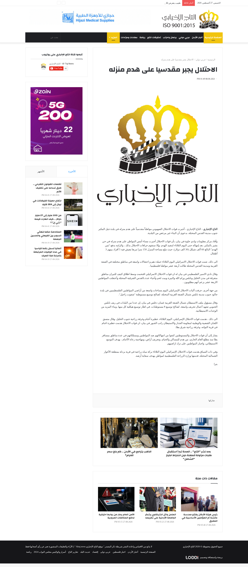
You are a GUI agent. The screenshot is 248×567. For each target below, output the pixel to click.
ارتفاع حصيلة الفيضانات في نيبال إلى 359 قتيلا (47, 203)
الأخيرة (72, 171)
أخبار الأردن (197, 37)
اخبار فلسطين (119, 552)
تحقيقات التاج (154, 37)
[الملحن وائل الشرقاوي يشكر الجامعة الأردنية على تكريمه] (158, 499)
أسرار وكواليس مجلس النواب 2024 (50, 552)
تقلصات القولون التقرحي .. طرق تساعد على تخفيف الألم (47, 188)
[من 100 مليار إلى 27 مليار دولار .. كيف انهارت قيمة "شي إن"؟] (73, 220)
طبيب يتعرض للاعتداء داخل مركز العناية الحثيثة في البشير (155, 3)
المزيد (114, 37)
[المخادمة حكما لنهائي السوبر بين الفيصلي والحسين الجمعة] (73, 236)
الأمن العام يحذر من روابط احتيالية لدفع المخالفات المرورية (116, 516)
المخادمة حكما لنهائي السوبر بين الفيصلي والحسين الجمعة (46, 235)
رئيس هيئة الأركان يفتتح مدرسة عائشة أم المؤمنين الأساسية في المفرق (199, 517)
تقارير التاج (73, 552)
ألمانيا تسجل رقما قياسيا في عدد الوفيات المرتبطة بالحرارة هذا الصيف (47, 252)
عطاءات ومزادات (129, 37)
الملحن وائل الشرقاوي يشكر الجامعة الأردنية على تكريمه (160, 516)
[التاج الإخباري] (191, 19)
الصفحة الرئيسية (213, 37)
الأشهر (40, 171)
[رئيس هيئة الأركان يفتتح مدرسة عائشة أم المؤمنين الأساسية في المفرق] (199, 499)
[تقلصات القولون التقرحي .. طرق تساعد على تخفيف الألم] (73, 188)
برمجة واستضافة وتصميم (211, 557)
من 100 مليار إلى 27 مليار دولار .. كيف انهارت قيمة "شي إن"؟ (47, 219)
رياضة (142, 37)
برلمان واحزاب (170, 37)
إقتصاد (95, 552)
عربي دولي (184, 37)
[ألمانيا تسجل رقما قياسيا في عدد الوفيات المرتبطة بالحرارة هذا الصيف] (73, 253)
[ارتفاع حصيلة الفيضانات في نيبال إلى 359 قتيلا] (73, 205)
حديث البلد (85, 552)
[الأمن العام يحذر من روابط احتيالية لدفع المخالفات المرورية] (116, 499)
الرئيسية (212, 59)
